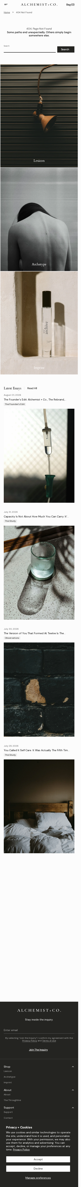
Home (7, 12)
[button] (8, 4)
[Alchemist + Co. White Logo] (39, 1010)
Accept (38, 1159)
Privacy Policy (21, 1149)
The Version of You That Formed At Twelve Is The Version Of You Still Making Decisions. (34, 635)
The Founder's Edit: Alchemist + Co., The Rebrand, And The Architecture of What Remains (34, 401)
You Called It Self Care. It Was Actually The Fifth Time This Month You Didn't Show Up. (36, 752)
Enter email (11, 1030)
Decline (38, 1168)
